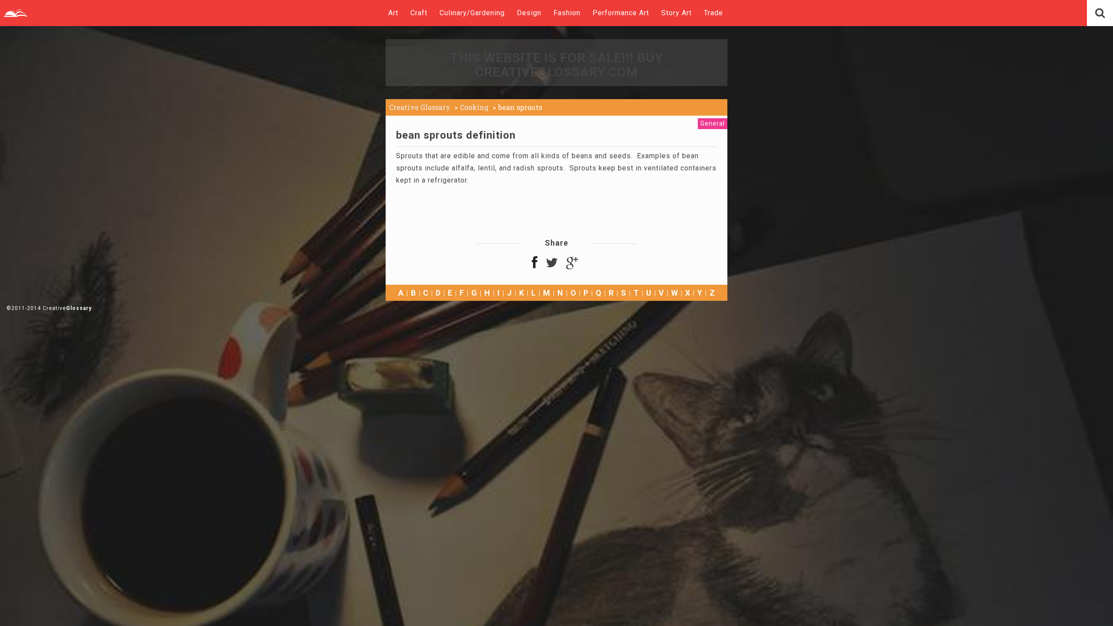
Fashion (566, 13)
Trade (713, 13)
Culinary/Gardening (472, 13)
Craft (418, 13)
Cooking (474, 107)
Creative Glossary (419, 107)
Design (529, 13)
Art (393, 13)
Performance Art (621, 13)
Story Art (676, 13)
